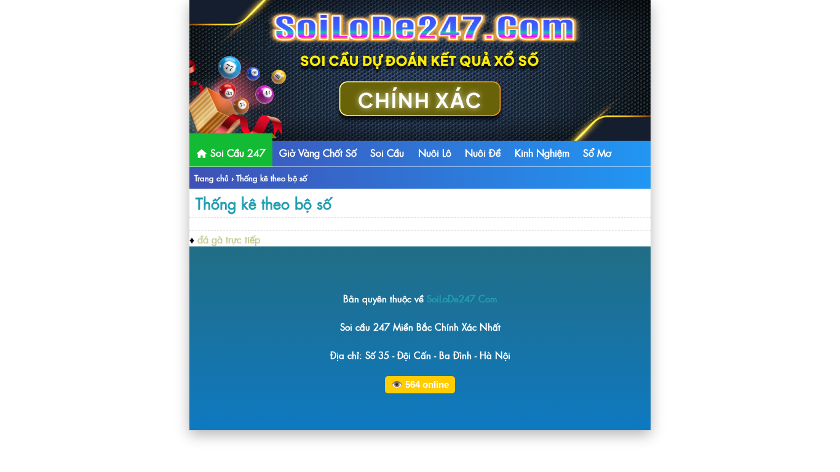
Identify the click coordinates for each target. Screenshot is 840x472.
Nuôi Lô (434, 152)
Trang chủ (211, 178)
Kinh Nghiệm (542, 152)
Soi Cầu (387, 152)
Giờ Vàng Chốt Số (318, 152)
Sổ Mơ (597, 152)
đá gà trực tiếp (228, 239)
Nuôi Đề (483, 152)
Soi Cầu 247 (236, 152)
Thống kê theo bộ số (263, 202)
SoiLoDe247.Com (462, 298)
